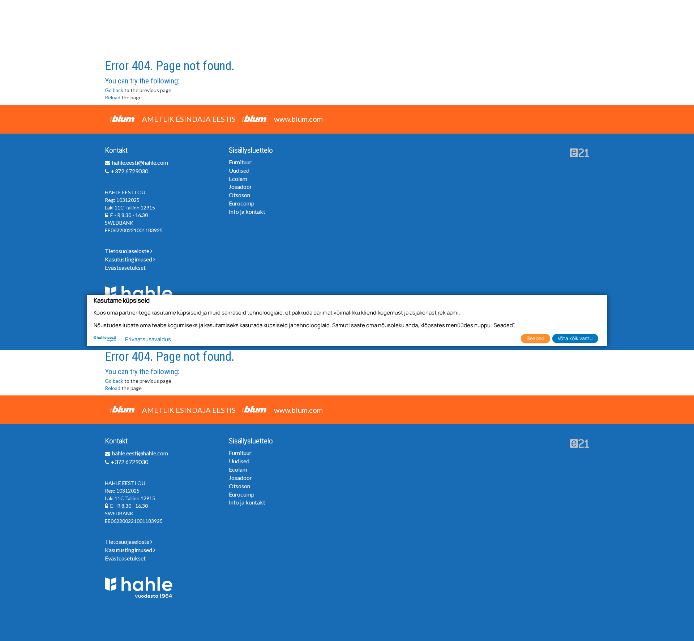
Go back (114, 90)
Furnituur (240, 162)
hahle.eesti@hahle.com (140, 162)
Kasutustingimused (129, 259)
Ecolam (238, 178)
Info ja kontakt (247, 211)
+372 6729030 (129, 171)
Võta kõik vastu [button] (575, 338)
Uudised (239, 170)
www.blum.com (298, 118)
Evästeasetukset (125, 267)
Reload (112, 97)
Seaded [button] (535, 338)
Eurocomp (241, 203)
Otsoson (239, 194)
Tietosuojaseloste (127, 250)
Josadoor (240, 186)
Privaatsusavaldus (148, 339)
